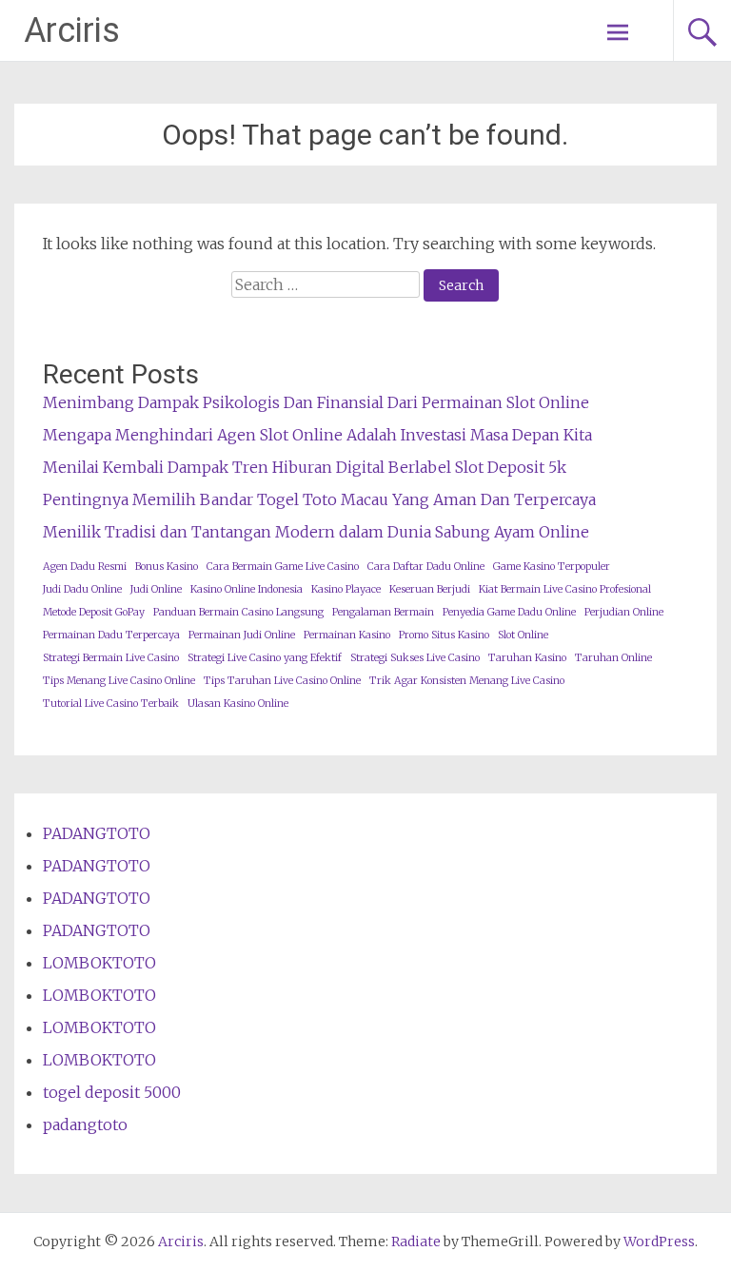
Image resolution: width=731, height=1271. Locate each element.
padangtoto (85, 1124)
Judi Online (156, 589)
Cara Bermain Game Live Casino (283, 566)
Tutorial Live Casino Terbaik (111, 703)
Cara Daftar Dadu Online (425, 566)
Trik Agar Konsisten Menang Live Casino (466, 681)
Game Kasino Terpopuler (551, 566)
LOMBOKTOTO (99, 962)
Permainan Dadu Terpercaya (111, 635)
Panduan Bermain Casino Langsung (238, 612)
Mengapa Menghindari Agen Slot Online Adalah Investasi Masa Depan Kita (317, 434)
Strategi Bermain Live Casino (111, 658)
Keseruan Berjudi (429, 589)
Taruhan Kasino (527, 658)
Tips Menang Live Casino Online (119, 681)
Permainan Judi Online (241, 635)
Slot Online (523, 635)
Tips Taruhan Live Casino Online (282, 681)
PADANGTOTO (96, 833)
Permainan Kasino (347, 635)
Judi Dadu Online (82, 589)
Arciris (72, 30)
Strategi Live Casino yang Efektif (265, 658)
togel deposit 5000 (112, 1092)
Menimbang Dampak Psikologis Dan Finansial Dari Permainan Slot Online (316, 402)
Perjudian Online (623, 612)
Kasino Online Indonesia (246, 589)
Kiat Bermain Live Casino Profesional (565, 589)
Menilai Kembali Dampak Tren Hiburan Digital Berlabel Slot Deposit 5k (304, 467)
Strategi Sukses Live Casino (415, 658)
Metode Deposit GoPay (94, 612)
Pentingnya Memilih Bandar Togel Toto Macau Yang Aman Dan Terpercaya (319, 499)
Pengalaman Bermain (383, 612)
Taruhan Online (613, 658)
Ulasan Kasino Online (238, 703)
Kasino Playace (346, 589)
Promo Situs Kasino (444, 635)
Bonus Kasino (166, 566)
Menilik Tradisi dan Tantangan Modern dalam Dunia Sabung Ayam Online (316, 531)
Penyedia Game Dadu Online (509, 612)
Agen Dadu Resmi (85, 566)
